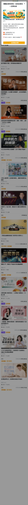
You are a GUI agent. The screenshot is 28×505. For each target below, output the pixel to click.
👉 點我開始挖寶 (14, 43)
